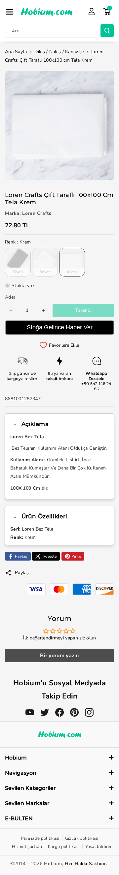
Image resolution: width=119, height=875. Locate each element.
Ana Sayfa (16, 52)
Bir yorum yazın (59, 655)
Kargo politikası (64, 847)
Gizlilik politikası (82, 838)
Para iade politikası (40, 838)
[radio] (18, 262)
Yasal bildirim (99, 847)
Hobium (53, 863)
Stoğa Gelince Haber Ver (60, 327)
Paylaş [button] (22, 572)
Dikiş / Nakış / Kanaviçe (59, 52)
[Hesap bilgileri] (91, 11)
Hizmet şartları (27, 847)
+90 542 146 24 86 (96, 386)
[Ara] (107, 30)
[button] (9, 12)
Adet (10, 297)
